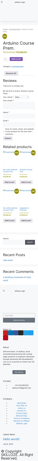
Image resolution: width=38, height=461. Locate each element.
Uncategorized (14, 29)
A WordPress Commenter (13, 277)
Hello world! (8, 260)
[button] (19, 21)
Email (6, 121)
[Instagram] (20, 332)
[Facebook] (15, 332)
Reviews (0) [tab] (11, 73)
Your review (8, 101)
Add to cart (16, 59)
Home (5, 29)
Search (6, 239)
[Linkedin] (10, 332)
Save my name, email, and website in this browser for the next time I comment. (19, 131)
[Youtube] (5, 332)
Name (6, 112)
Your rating (8, 97)
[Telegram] (25, 332)
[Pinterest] (5, 337)
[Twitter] (30, 332)
